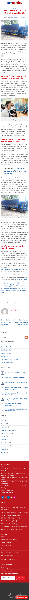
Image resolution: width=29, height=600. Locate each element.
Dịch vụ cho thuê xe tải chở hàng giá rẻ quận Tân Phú (16, 393)
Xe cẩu (3, 449)
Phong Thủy (4, 439)
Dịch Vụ (3, 424)
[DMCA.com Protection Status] (14, 588)
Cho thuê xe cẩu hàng (7, 362)
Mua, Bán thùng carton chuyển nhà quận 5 (16, 373)
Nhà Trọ (3, 436)
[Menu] (2, 3)
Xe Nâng (3, 452)
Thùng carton (4, 356)
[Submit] (26, 337)
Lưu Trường (22, 17)
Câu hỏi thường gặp (6, 564)
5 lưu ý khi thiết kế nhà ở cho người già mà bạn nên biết (16, 399)
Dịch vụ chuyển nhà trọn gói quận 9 (15, 377)
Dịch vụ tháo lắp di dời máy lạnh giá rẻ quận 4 (16, 383)
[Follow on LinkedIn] (8, 497)
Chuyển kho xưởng (6, 353)
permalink (14, 303)
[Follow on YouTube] (11, 497)
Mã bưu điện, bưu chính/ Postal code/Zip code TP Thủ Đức (21, 322)
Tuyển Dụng (4, 568)
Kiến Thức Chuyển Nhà (7, 430)
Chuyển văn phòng (6, 350)
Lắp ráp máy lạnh (6, 433)
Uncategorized (5, 446)
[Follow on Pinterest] (5, 497)
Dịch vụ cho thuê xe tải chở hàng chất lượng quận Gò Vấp (7, 322)
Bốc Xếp (14, 8)
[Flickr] (14, 497)
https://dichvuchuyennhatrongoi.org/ (11, 269)
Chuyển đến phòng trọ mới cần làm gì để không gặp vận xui (16, 388)
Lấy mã (20, 578)
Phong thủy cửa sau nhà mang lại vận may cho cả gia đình (15, 404)
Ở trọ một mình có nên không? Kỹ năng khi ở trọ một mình (16, 409)
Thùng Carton (5, 443)
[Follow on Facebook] (2, 497)
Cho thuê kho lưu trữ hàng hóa (9, 359)
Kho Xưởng (4, 427)
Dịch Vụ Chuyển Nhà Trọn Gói (9, 347)
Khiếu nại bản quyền (6, 571)
